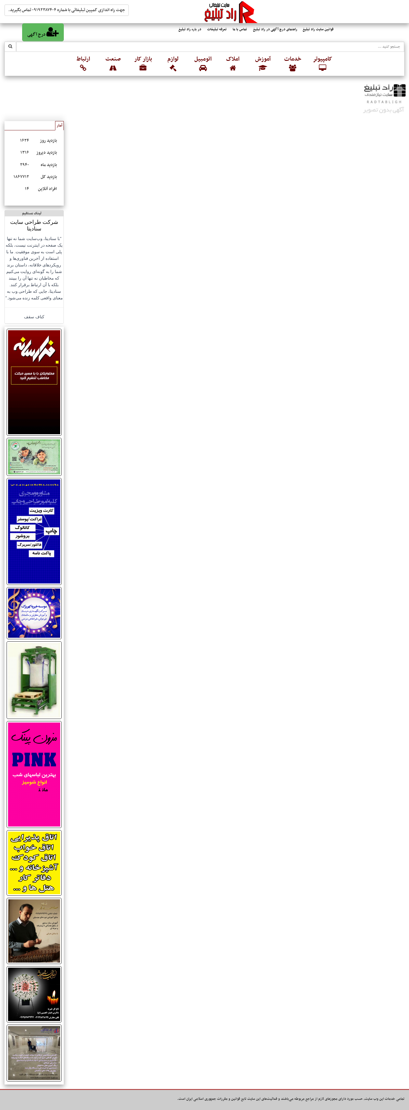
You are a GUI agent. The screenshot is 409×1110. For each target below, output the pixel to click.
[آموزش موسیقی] (34, 931)
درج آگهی (36, 34)
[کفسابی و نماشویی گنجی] (34, 1053)
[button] (323, 64)
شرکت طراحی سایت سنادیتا (34, 225)
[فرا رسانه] (34, 382)
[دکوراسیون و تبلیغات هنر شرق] (34, 863)
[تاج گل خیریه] (34, 994)
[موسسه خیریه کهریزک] (34, 613)
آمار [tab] (59, 125)
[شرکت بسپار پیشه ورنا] (34, 680)
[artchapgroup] (34, 531)
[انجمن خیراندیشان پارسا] (34, 457)
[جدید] (34, 774)
